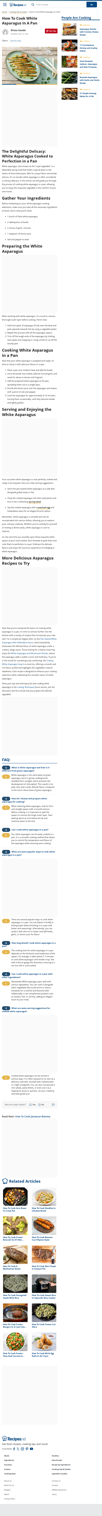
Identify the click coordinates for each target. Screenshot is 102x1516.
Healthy (55, 1456)
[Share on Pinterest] (51, 31)
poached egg (44, 507)
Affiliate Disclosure (59, 1490)
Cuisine (7, 1469)
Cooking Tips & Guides (18, 12)
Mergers (7, 1490)
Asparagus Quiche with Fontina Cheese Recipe (89, 32)
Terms (54, 1494)
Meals (6, 1456)
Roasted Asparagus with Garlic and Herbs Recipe (89, 80)
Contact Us (56, 1481)
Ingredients (9, 1460)
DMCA (6, 1494)
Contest (55, 1485)
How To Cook (15, 41)
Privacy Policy (9, 1499)
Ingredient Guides (59, 1473)
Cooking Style (10, 1473)
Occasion (8, 1464)
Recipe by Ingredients (61, 1464)
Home (4, 12)
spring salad (35, 501)
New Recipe (57, 1460)
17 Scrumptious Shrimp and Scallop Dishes (88, 48)
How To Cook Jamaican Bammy (32, 1116)
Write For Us (9, 1485)
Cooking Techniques (25, 687)
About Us (7, 1481)
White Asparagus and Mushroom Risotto (29, 653)
